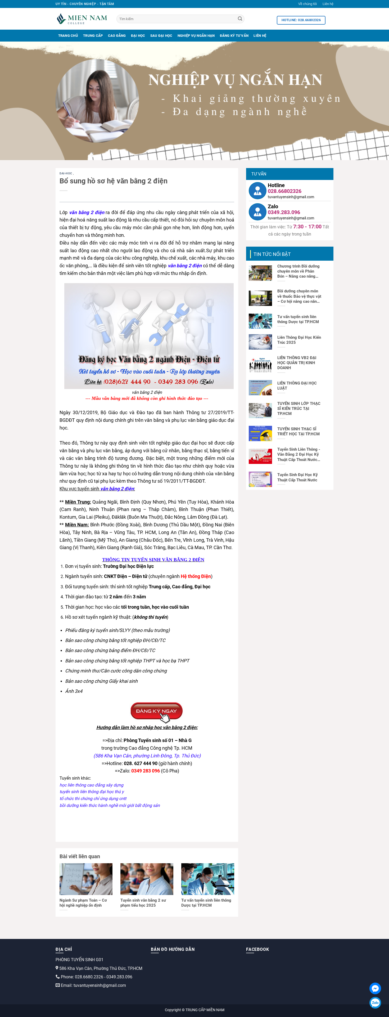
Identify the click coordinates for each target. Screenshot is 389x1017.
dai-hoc (66, 173)
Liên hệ (328, 4)
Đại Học (138, 36)
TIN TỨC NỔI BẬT (272, 254)
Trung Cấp (93, 36)
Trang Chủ (68, 36)
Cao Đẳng (117, 36)
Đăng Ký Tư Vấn (234, 36)
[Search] (240, 19)
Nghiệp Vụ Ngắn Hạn (196, 36)
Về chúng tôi (307, 4)
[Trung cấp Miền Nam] (82, 18)
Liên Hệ (260, 36)
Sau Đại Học (161, 36)
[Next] (374, 100)
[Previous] (14, 100)
